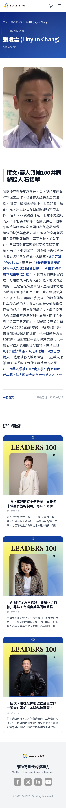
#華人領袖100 (20, 368)
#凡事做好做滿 (14, 351)
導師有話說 (16, 22)
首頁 (5, 22)
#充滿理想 (36, 351)
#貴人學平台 (41, 368)
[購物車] (51, 6)
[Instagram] (28, 782)
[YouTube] (48, 782)
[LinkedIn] (38, 782)
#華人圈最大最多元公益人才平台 (38, 374)
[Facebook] (17, 782)
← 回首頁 (8, 397)
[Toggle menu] (59, 6)
